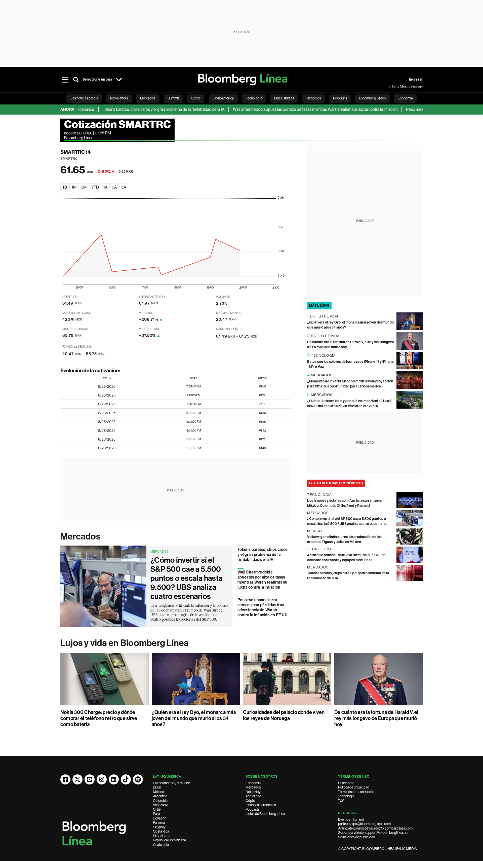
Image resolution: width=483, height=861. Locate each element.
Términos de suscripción (356, 792)
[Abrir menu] (64, 79)
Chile (156, 809)
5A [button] (123, 187)
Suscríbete (346, 783)
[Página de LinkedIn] (114, 779)
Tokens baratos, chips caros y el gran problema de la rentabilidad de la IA (146, 109)
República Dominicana (169, 840)
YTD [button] (95, 187)
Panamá (159, 822)
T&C (341, 801)
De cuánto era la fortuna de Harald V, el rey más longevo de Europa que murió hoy (376, 718)
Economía (253, 783)
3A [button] (114, 187)
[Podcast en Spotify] (138, 779)
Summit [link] (173, 98)
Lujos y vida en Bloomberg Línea (124, 643)
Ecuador (159, 818)
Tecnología (346, 796)
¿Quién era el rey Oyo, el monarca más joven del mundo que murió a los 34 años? (194, 718)
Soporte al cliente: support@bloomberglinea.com (374, 833)
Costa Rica (161, 831)
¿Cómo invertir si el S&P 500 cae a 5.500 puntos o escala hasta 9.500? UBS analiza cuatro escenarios (186, 578)
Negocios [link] (313, 98)
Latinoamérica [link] (223, 98)
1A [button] (105, 187)
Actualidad (253, 796)
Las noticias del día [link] (84, 98)
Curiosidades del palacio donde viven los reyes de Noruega (284, 715)
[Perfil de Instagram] (102, 779)
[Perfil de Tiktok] (126, 779)
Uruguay (159, 827)
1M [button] (74, 187)
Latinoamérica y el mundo (171, 783)
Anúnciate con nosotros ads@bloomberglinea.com (375, 828)
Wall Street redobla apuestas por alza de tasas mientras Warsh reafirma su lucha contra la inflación (298, 109)
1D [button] (65, 187)
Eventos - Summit (351, 819)
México (158, 792)
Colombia (160, 801)
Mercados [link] (147, 98)
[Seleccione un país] (118, 79)
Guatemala (161, 845)
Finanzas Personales (261, 805)
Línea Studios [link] (284, 98)
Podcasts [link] (340, 98)
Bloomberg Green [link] (372, 98)
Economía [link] (405, 98)
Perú (156, 814)
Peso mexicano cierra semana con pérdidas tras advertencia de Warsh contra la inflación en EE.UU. (262, 607)
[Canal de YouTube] (90, 779)
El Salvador (161, 836)
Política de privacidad (353, 787)
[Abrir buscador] (75, 79)
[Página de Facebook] (65, 779)
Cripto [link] (195, 98)
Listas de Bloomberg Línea (265, 814)
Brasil (157, 787)
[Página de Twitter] (77, 779)
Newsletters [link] (119, 98)
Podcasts (253, 809)
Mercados (80, 536)
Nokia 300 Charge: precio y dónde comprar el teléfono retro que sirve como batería (98, 718)
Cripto (250, 801)
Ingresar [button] (416, 79)
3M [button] (84, 187)
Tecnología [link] (254, 98)
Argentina (160, 796)
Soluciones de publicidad (356, 837)
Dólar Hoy (253, 792)
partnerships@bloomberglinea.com (364, 824)
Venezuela (160, 805)
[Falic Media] (392, 86)
